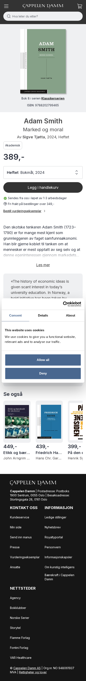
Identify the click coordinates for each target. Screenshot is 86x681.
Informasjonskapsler (58, 557)
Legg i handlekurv (43, 187)
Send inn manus (21, 537)
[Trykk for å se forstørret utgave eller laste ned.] (43, 61)
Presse (15, 547)
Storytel (15, 627)
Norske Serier (19, 618)
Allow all (43, 360)
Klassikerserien (52, 98)
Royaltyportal (54, 537)
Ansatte (15, 567)
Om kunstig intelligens (60, 567)
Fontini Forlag (19, 647)
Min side (16, 527)
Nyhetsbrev (53, 527)
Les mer (43, 265)
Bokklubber (18, 608)
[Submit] (7, 16)
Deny (43, 373)
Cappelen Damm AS (27, 668)
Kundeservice (19, 517)
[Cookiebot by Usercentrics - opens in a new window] (63, 304)
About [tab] (70, 315)
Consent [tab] (15, 315)
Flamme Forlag (20, 637)
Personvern (53, 547)
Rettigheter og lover (33, 672)
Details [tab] (43, 315)
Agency (15, 598)
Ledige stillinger (55, 517)
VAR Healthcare (21, 657)
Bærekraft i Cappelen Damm (59, 577)
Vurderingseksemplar (25, 557)
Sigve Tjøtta (34, 137)
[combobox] (43, 16)
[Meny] (6, 6)
